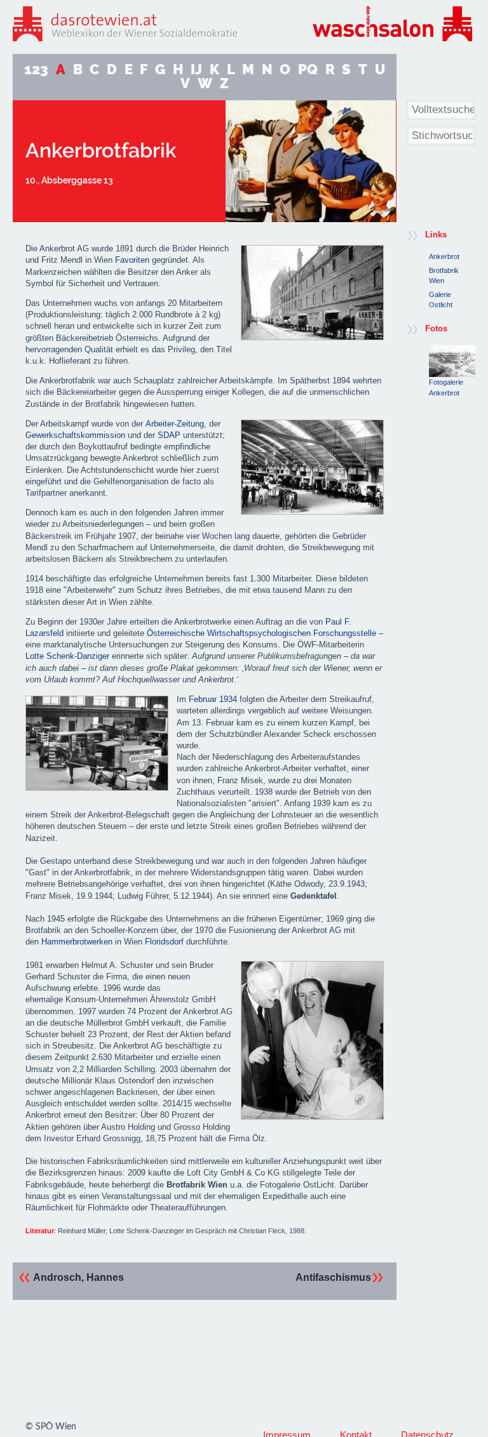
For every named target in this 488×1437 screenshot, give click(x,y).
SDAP (169, 435)
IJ (196, 69)
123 (36, 69)
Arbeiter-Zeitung (175, 423)
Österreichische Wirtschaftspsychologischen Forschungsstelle (261, 633)
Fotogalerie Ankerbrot (446, 387)
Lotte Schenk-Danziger (67, 656)
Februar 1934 (213, 699)
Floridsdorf (164, 941)
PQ (308, 69)
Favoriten (132, 260)
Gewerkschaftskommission (75, 435)
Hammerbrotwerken (76, 941)
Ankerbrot (444, 256)
